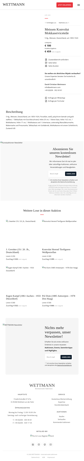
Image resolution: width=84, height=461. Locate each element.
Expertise (61, 402)
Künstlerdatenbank (62, 405)
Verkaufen (62, 419)
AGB (43, 457)
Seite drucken (53, 66)
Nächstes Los (63, 23)
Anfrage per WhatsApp (56, 98)
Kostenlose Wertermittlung (62, 399)
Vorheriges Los (51, 23)
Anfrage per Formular (56, 101)
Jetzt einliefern (64, 5)
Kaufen (61, 416)
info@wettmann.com (52, 87)
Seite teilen (52, 63)
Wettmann (14, 4)
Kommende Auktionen (61, 422)
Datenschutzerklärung (67, 182)
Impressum (51, 457)
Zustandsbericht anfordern (58, 60)
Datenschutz (35, 457)
